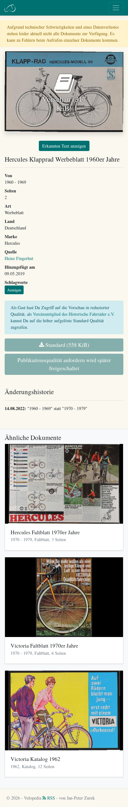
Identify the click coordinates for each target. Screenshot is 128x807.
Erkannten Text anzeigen (64, 146)
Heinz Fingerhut (19, 258)
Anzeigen (14, 289)
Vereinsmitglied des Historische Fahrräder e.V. (74, 314)
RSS (50, 798)
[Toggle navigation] (116, 7)
